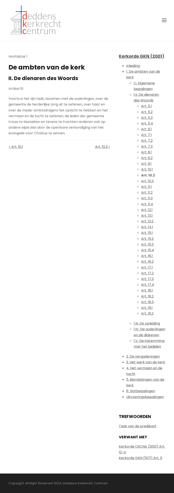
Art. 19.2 (147, 313)
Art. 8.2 (147, 158)
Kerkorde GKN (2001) (141, 56)
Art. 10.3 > (102, 146)
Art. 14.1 (147, 227)
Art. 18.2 (147, 296)
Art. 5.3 (147, 117)
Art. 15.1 (147, 232)
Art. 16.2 (147, 261)
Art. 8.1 (146, 152)
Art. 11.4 (147, 204)
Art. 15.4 (147, 250)
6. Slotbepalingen (140, 391)
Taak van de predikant (137, 426)
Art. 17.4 (147, 284)
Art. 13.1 (147, 215)
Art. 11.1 (146, 186)
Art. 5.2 (147, 112)
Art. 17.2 (147, 273)
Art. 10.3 (147, 181)
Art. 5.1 (146, 106)
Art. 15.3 (147, 244)
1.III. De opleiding (147, 323)
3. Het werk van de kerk (145, 362)
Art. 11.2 (147, 192)
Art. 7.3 (147, 146)
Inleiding (133, 65)
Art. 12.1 (147, 209)
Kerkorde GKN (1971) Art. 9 (140, 458)
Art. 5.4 (147, 123)
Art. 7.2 (147, 140)
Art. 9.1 (146, 163)
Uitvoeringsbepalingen (145, 396)
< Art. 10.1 (15, 146)
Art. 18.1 (147, 290)
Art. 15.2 (147, 238)
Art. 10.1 (147, 169)
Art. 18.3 (147, 302)
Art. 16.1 (147, 255)
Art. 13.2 (147, 221)
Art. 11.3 (147, 198)
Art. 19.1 (147, 307)
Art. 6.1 (146, 129)
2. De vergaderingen (143, 356)
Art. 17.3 (147, 278)
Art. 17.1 (147, 267)
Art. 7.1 (146, 134)
